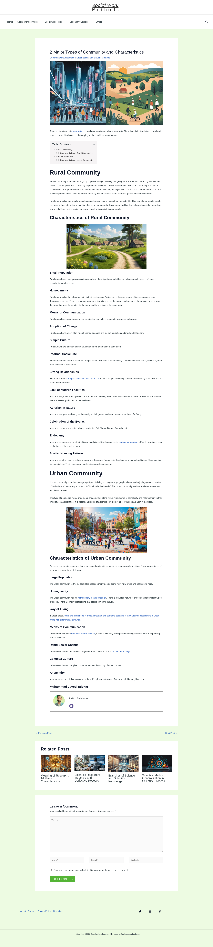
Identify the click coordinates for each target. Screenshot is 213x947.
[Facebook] (160, 911)
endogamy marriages (129, 442)
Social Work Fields (53, 22)
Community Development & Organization (69, 57)
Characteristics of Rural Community (76, 153)
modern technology (121, 651)
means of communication (83, 633)
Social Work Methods (27, 22)
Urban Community (64, 157)
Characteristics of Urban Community (76, 160)
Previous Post (44, 733)
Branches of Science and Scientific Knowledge (121, 778)
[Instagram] (150, 911)
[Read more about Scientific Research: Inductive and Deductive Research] (89, 762)
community (76, 131)
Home (10, 22)
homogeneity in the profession (92, 598)
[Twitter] (140, 911)
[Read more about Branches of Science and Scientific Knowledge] (123, 763)
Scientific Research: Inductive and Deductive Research (87, 777)
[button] (39, 22)
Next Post (171, 733)
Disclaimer (58, 911)
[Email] (71, 706)
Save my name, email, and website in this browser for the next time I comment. (91, 870)
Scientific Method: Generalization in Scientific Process (153, 778)
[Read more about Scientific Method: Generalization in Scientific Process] (157, 763)
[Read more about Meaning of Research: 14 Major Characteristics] (56, 763)
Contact (31, 911)
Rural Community (64, 150)
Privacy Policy (44, 911)
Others (99, 22)
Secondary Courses (79, 22)
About (23, 911)
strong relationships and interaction (83, 378)
